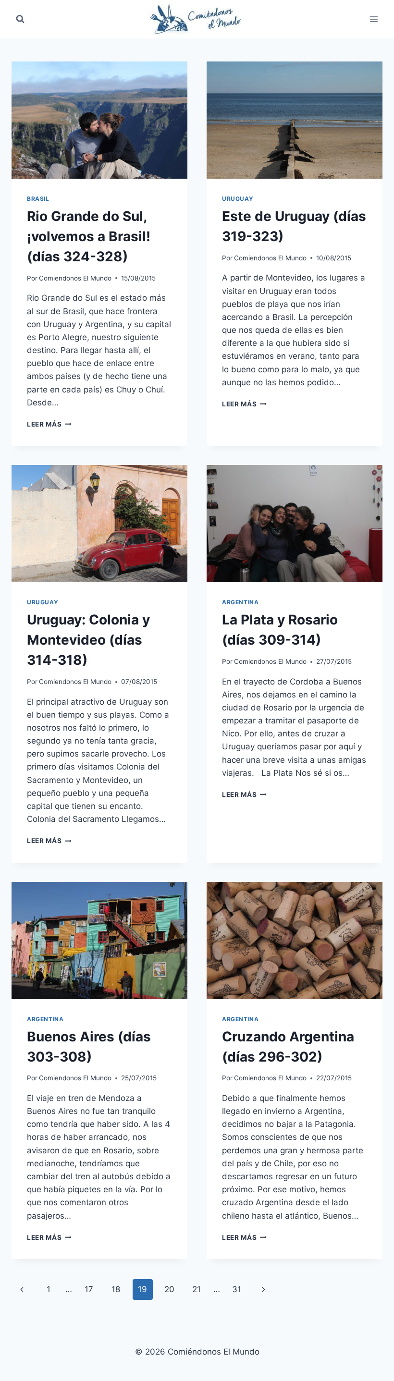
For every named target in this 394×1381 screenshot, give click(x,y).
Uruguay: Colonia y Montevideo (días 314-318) (88, 639)
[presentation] (99, 120)
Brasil (38, 198)
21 (196, 1289)
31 (236, 1289)
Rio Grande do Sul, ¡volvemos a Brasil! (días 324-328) (88, 236)
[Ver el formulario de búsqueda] (20, 19)
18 (115, 1289)
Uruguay (237, 198)
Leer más (49, 424)
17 (89, 1289)
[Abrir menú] (373, 19)
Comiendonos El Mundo (75, 278)
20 (169, 1289)
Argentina (240, 602)
